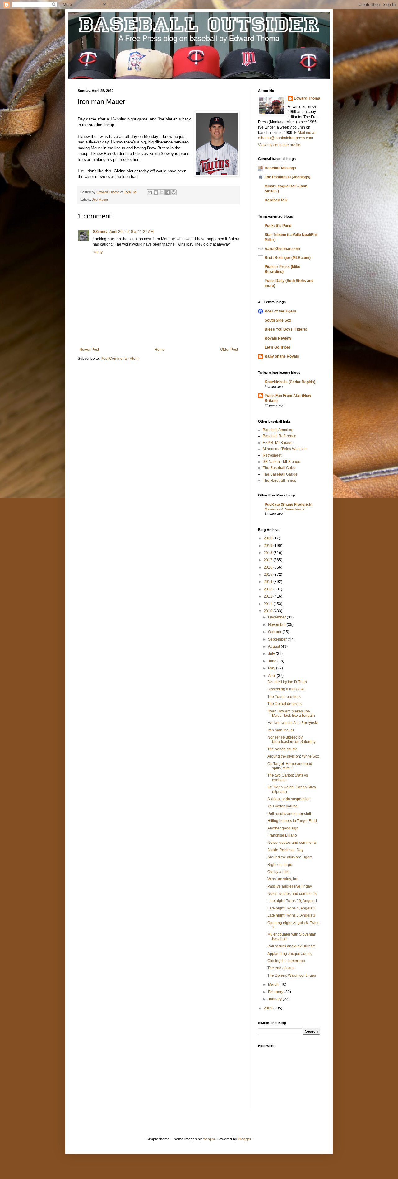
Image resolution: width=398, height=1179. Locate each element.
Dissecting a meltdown (286, 689)
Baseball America (277, 430)
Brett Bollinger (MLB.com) (288, 258)
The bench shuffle (282, 749)
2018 (268, 553)
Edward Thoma (307, 98)
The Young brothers (284, 696)
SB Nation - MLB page (281, 461)
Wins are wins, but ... (284, 879)
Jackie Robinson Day (285, 850)
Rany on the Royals (282, 356)
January (275, 999)
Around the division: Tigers (289, 857)
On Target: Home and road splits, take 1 (289, 766)
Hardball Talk (276, 200)
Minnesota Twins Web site (285, 449)
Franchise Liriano (282, 835)
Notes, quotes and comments (292, 842)
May (272, 668)
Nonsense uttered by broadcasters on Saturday (291, 739)
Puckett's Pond (278, 225)
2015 (268, 574)
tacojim (209, 1139)
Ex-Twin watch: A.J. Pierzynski (292, 723)
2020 (268, 538)
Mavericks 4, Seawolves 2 (284, 509)
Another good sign (282, 828)
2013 (268, 589)
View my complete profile (279, 145)
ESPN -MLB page (278, 442)
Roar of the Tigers (280, 311)
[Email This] (150, 192)
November (277, 624)
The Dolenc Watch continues (291, 975)
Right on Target (280, 864)
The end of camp (281, 968)
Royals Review (278, 338)
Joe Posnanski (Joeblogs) (287, 177)
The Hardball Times (279, 480)
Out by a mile (278, 872)
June (272, 661)
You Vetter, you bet (282, 806)
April (272, 676)
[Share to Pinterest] (173, 192)
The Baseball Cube (279, 468)
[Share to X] (162, 192)
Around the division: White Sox (293, 756)
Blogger (244, 1139)
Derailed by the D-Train (287, 682)
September (278, 639)
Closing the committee (286, 961)
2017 (268, 560)
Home (160, 349)
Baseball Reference (279, 436)
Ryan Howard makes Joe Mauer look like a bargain (291, 713)
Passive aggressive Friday (289, 886)
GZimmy (100, 231)
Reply (98, 252)
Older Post (229, 349)
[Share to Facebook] (167, 192)
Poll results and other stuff (289, 813)
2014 (268, 582)
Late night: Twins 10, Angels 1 (292, 901)
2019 (268, 545)
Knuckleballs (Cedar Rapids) (290, 382)
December (277, 617)
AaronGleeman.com (282, 249)
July (272, 653)
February (276, 992)
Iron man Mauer (280, 730)
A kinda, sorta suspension (289, 799)
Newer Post (89, 349)
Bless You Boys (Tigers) (286, 329)
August (274, 646)
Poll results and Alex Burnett (291, 946)
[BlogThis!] (156, 192)
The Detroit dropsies (284, 704)
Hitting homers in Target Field (292, 821)
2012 (268, 596)
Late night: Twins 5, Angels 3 (291, 915)
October (275, 632)
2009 (268, 1008)
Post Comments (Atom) (120, 358)
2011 (268, 604)
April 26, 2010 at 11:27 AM (131, 231)
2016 (268, 567)
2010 (268, 611)
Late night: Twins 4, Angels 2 (291, 908)
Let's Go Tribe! (277, 347)
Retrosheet (272, 455)
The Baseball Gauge (280, 474)
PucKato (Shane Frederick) (288, 504)
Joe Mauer (100, 199)
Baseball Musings (280, 168)
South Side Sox (278, 320)
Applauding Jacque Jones (289, 953)
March (274, 984)
